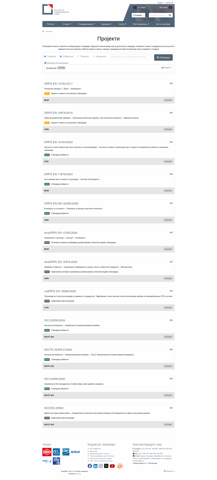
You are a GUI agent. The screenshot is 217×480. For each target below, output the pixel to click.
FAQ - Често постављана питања (101, 461)
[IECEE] (56, 461)
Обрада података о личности (100, 453)
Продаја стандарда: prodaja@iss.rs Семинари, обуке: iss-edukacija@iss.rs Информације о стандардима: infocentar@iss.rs (152, 458)
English (160, 2)
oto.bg (79, 474)
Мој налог (163, 7)
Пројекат (51, 56)
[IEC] (56, 452)
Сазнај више (168, 100)
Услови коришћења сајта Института (102, 456)
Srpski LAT (169, 2)
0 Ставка (141, 7)
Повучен (84, 56)
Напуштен (100, 56)
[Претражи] (170, 15)
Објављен (68, 56)
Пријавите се (170, 471)
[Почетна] (43, 31)
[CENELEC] (75, 452)
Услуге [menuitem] (121, 24)
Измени (167, 67)
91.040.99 (61, 67)
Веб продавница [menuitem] (140, 24)
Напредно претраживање (57, 63)
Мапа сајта (93, 451)
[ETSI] (46, 461)
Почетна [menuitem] (50, 24)
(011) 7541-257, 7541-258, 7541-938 (151, 453)
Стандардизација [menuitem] (85, 24)
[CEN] (65, 452)
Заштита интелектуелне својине (101, 458)
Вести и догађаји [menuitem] (163, 24)
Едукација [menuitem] (105, 24)
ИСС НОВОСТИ (95, 449)
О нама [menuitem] (66, 24)
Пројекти (49, 31)
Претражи (164, 57)
